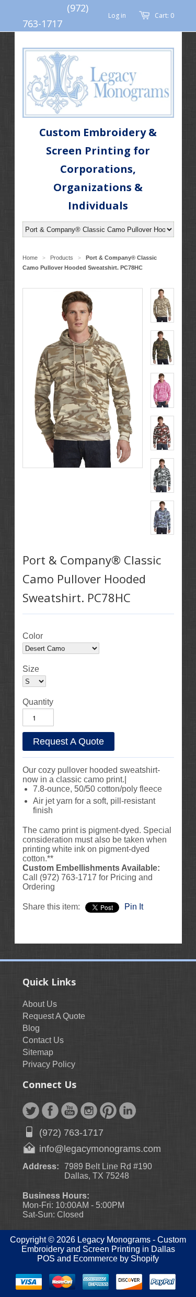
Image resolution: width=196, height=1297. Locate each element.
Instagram (88, 1110)
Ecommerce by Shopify (116, 1258)
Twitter (30, 1110)
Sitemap (37, 1052)
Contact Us (43, 1040)
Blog (31, 1028)
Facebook (50, 1110)
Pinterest (108, 1110)
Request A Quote (68, 741)
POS (46, 1258)
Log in (117, 15)
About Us (39, 1004)
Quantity (37, 701)
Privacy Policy (48, 1064)
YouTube (69, 1110)
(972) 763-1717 (71, 1132)
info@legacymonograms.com (100, 1149)
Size (30, 668)
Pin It (133, 906)
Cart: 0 (164, 15)
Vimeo (127, 1110)
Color (32, 635)
